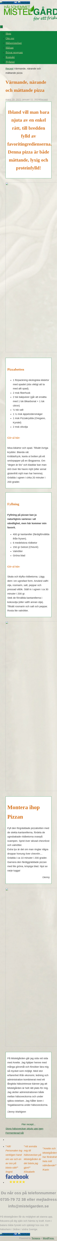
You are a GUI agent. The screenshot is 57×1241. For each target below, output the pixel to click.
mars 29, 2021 (13, 99)
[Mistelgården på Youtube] (24, 2)
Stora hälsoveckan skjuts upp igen (24, 1128)
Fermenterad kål (15, 1133)
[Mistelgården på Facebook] (7, 2)
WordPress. (48, 1238)
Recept (9, 68)
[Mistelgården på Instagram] (16, 2)
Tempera (36, 1238)
